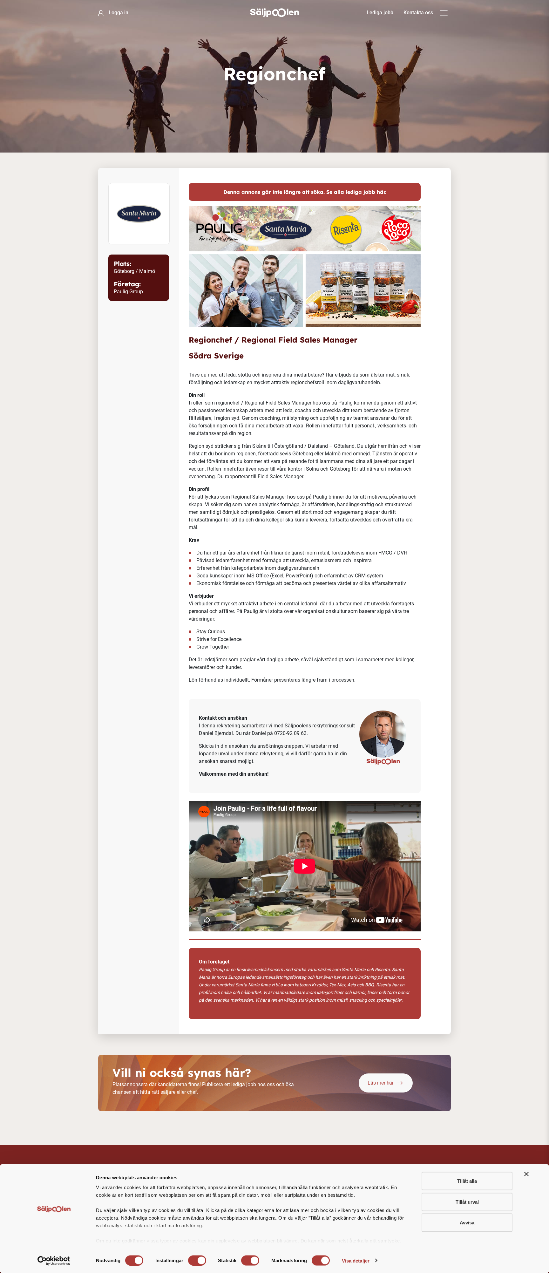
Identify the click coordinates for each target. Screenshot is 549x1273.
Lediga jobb (380, 13)
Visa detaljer (355, 1260)
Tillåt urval (467, 1201)
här (381, 192)
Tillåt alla (467, 1181)
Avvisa (467, 1222)
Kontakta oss (418, 13)
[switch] (197, 1260)
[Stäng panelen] (526, 1174)
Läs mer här (381, 1083)
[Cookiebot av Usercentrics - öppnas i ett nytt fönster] (54, 1260)
